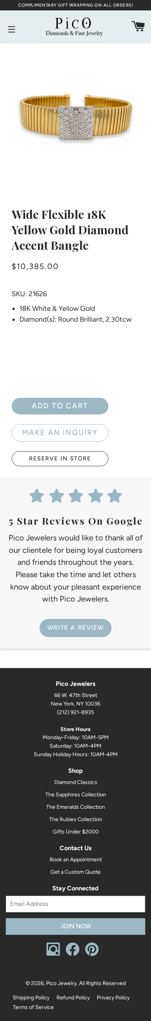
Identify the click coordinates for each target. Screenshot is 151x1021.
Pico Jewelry (61, 983)
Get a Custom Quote (75, 872)
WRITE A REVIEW (75, 627)
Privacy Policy (113, 997)
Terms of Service (33, 1007)
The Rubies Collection (75, 819)
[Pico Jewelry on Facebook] (72, 954)
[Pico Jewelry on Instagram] (53, 954)
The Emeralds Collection (75, 807)
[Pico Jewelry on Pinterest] (92, 954)
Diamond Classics (75, 782)
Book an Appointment (76, 859)
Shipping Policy (31, 997)
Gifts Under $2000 (76, 831)
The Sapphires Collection (75, 794)
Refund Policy (73, 997)
